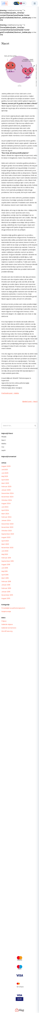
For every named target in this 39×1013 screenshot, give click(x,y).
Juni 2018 (4, 568)
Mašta (3, 444)
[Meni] (35, 3)
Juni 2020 (4, 551)
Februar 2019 (6, 558)
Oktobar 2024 (6, 500)
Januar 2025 (6, 490)
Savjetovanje (6, 611)
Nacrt (3, 440)
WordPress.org (6, 631)
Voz (2, 447)
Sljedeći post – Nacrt (30, 401)
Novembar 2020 (7, 547)
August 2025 (6, 466)
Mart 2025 (5, 483)
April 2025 (5, 480)
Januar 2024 (6, 520)
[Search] (35, 425)
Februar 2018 (6, 581)
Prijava (3, 621)
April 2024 (5, 510)
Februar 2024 (6, 517)
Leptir (3, 450)
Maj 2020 (4, 554)
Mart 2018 (5, 578)
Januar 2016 (5, 592)
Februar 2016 (6, 588)
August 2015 (5, 598)
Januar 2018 (5, 585)
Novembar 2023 (7, 527)
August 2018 (5, 564)
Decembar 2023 (7, 524)
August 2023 (5, 537)
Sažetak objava (7, 624)
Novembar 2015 (7, 595)
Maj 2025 (4, 476)
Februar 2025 (6, 486)
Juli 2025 (4, 470)
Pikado (3, 437)
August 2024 (6, 503)
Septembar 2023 (7, 534)
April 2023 (5, 541)
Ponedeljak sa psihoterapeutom (13, 608)
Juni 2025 (4, 473)
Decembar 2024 (7, 493)
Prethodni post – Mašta (10, 393)
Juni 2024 (4, 507)
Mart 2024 (5, 514)
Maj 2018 (4, 571)
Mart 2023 (5, 544)
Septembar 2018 (7, 561)
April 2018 (4, 575)
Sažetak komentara (8, 628)
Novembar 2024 (7, 497)
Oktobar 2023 (6, 531)
